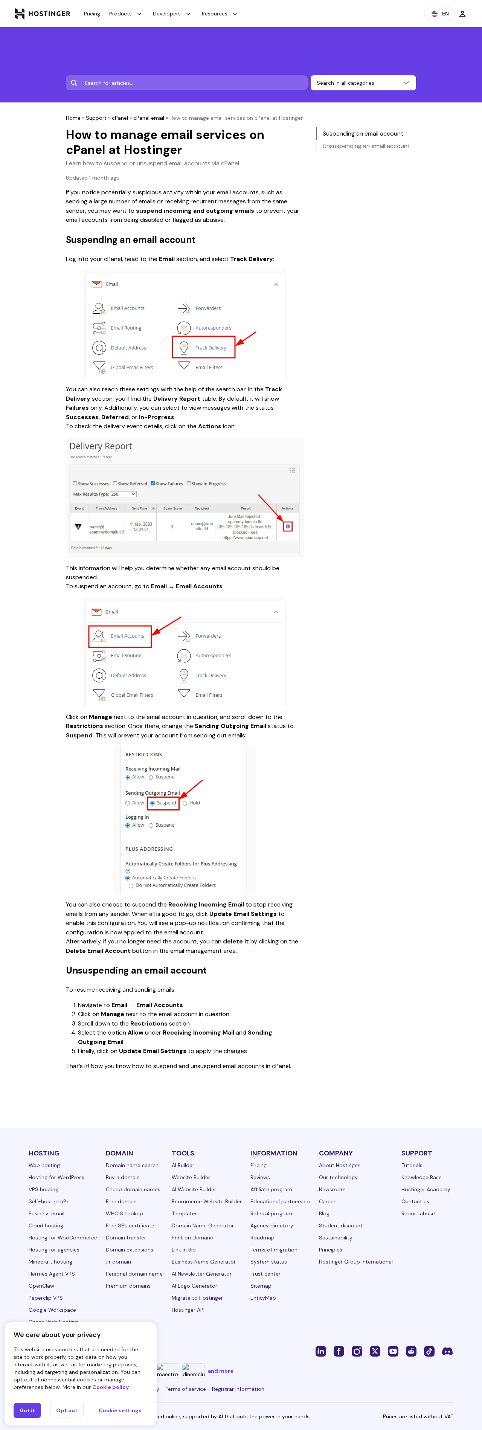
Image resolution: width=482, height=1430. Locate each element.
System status (268, 1261)
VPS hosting (43, 1189)
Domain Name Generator (203, 1225)
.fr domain (118, 1261)
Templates (185, 1213)
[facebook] (339, 1351)
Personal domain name (134, 1273)
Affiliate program (271, 1189)
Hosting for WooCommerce (63, 1237)
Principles (330, 1249)
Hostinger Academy (425, 1189)
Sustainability (335, 1237)
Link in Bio (184, 1249)
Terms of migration (273, 1249)
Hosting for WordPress (56, 1177)
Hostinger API (188, 1309)
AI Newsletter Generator (202, 1273)
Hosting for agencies (54, 1249)
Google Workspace (52, 1309)
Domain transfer (126, 1237)
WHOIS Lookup (124, 1213)
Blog (324, 1213)
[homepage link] (42, 13)
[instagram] (357, 1351)
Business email (46, 1213)
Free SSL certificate (130, 1225)
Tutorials (412, 1165)
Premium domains (128, 1285)
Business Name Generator (204, 1261)
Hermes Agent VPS (52, 1273)
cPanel (120, 117)
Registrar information (238, 1389)
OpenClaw (41, 1285)
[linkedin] (321, 1351)
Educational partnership (280, 1201)
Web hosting (44, 1165)
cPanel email (148, 117)
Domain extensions (129, 1249)
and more (220, 1370)
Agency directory (271, 1225)
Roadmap (262, 1237)
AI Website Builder (194, 1189)
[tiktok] (429, 1351)
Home (73, 117)
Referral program (271, 1213)
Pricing (92, 13)
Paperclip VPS (46, 1297)
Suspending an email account (363, 133)
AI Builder (183, 1165)
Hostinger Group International (356, 1261)
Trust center (265, 1273)
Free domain (121, 1201)
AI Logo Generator (194, 1285)
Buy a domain (123, 1177)
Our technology (338, 1177)
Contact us (415, 1201)
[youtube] (393, 1351)
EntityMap (263, 1297)
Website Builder (191, 1177)
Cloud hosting (46, 1225)
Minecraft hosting (50, 1261)
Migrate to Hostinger (197, 1297)
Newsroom (332, 1189)
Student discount (341, 1225)
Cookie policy (110, 1387)
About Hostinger (339, 1165)
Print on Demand (193, 1237)
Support (96, 117)
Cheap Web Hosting (53, 1322)
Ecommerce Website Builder (207, 1201)
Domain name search (132, 1165)
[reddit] (411, 1351)
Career (327, 1201)
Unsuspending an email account (366, 146)
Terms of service (185, 1389)
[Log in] (462, 13)
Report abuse (418, 1213)
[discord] (447, 1351)
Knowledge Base (421, 1177)
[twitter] (375, 1351)
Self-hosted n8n (49, 1201)
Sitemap (261, 1285)
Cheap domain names (133, 1189)
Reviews (260, 1177)
